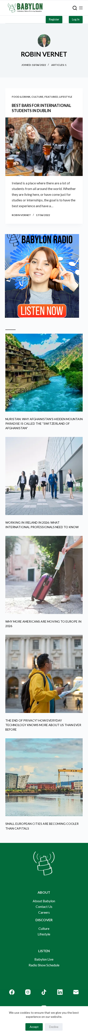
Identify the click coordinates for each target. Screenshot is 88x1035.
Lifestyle (65, 96)
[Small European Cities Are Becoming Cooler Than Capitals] (44, 777)
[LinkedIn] (60, 992)
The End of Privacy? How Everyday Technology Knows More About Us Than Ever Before (43, 725)
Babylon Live (43, 959)
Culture (37, 96)
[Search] (75, 8)
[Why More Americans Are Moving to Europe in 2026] (44, 575)
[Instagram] (28, 992)
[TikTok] (44, 992)
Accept (34, 1027)
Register (54, 19)
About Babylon (44, 901)
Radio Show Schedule (44, 965)
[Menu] (81, 8)
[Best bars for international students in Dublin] (44, 146)
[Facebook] (12, 992)
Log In (75, 19)
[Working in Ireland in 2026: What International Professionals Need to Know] (44, 476)
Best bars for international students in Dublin (41, 108)
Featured (51, 96)
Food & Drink (21, 96)
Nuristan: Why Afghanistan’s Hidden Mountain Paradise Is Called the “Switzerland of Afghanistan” (44, 423)
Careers (44, 912)
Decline (53, 1027)
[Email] (76, 992)
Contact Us (44, 906)
